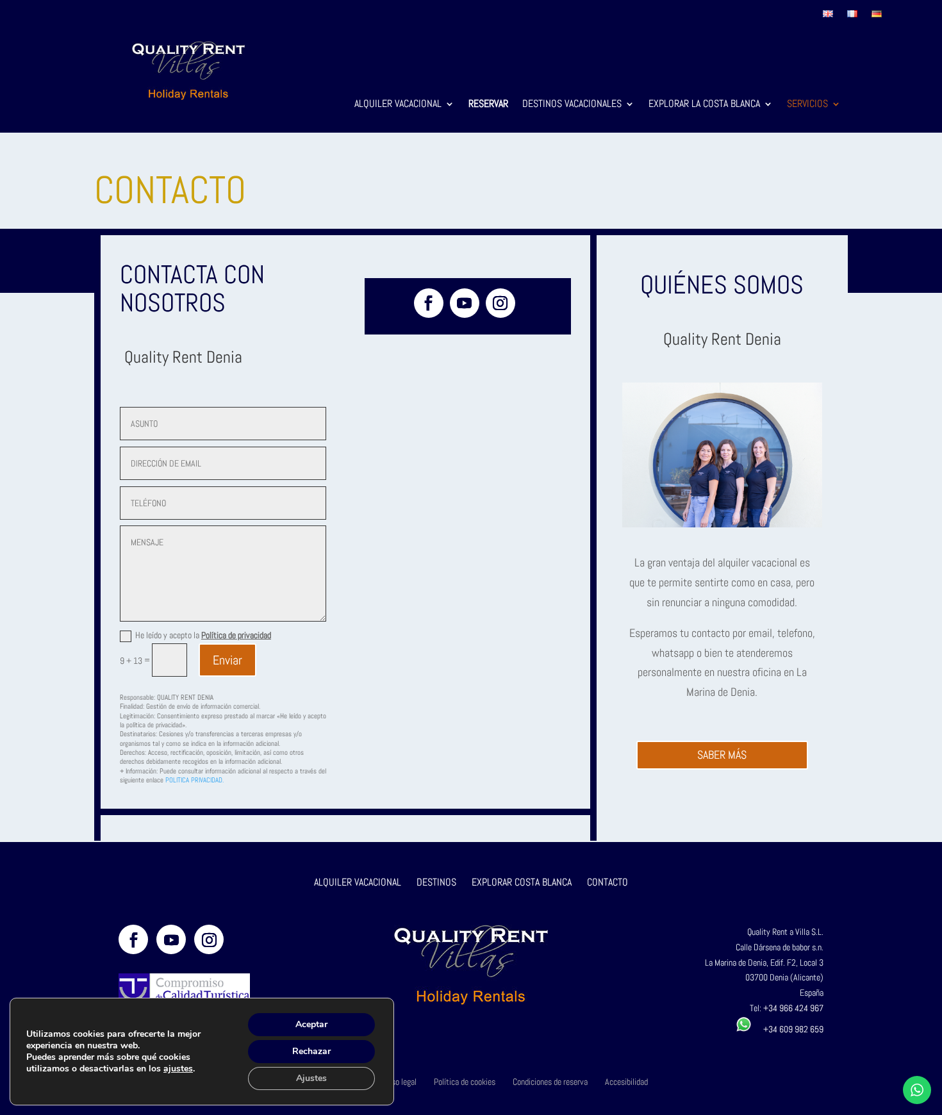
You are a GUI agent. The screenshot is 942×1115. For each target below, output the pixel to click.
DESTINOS (436, 882)
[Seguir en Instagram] (500, 303)
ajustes (178, 1069)
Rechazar (311, 1051)
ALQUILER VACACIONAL (357, 882)
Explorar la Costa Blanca (704, 104)
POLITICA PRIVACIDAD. (194, 779)
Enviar (227, 660)
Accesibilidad (626, 1081)
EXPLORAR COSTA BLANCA (523, 882)
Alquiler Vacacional (398, 104)
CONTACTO (607, 882)
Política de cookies (464, 1081)
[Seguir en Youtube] (464, 303)
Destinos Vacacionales (572, 104)
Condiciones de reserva (550, 1081)
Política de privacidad (236, 635)
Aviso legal (399, 1081)
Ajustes (311, 1078)
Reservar (488, 104)
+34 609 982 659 (787, 1029)
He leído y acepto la (203, 635)
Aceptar (311, 1024)
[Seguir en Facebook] (428, 303)
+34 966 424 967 (793, 1008)
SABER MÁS (722, 754)
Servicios (807, 104)
